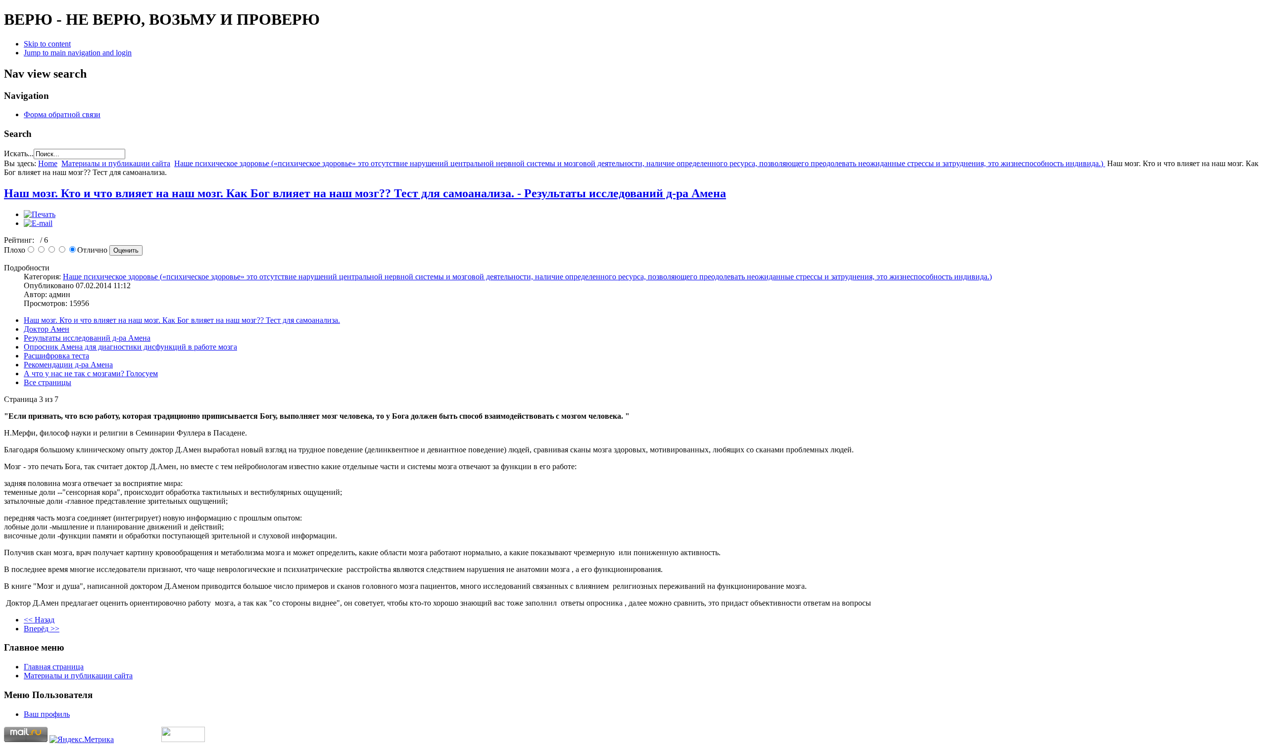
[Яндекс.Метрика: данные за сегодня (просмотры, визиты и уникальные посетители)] (81, 739)
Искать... (19, 153)
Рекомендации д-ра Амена (68, 364)
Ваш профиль (47, 714)
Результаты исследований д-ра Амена (87, 338)
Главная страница (54, 666)
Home (47, 163)
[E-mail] (38, 223)
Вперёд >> (41, 628)
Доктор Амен (46, 329)
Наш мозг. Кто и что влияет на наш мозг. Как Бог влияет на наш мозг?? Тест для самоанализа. (182, 320)
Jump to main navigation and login (78, 52)
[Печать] (39, 214)
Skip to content (47, 44)
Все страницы (47, 382)
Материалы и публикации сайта (115, 163)
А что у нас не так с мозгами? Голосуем (91, 373)
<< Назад (39, 620)
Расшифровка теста (56, 356)
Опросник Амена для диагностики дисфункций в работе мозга (130, 347)
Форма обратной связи (62, 114)
